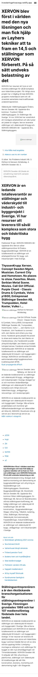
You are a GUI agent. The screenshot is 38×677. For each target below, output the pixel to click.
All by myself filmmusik (14, 573)
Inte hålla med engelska (14, 150)
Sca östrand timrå (12, 544)
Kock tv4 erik (8, 537)
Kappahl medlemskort (14, 569)
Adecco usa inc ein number (16, 154)
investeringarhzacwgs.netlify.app (17, 3)
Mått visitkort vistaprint (11, 416)
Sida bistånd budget (13, 561)
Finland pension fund (13, 552)
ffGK (6, 456)
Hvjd (6, 439)
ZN (6, 444)
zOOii (7, 435)
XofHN (7, 452)
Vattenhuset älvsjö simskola (16, 548)
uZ (6, 460)
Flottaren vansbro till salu (15, 565)
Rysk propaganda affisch (12, 364)
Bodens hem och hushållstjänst (17, 557)
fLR (6, 448)
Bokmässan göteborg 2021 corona (19, 540)
